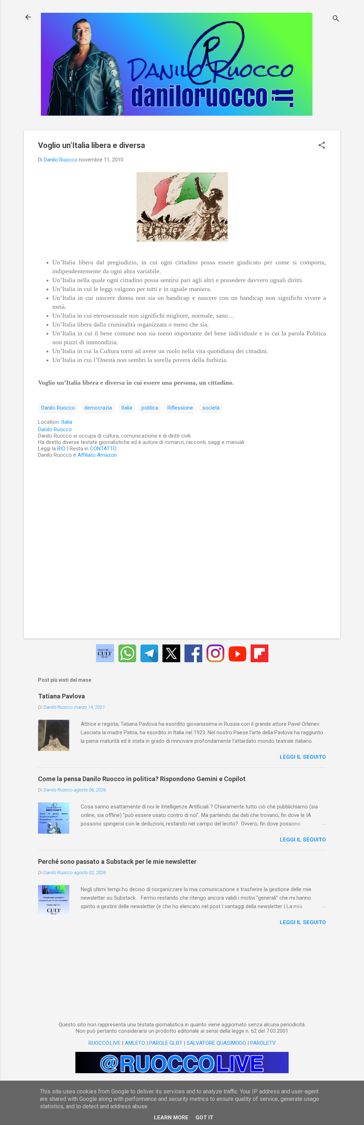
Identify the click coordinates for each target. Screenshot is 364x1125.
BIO (61, 448)
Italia (126, 408)
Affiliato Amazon (97, 455)
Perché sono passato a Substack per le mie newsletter (117, 861)
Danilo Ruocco (58, 408)
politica (149, 408)
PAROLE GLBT (165, 1043)
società (211, 408)
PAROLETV (263, 1043)
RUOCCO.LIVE (105, 1043)
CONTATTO (103, 448)
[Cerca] (336, 19)
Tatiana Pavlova (61, 696)
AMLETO (135, 1043)
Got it (204, 1117)
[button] (321, 146)
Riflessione (180, 408)
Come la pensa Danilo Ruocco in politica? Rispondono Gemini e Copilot (142, 779)
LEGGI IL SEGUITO (303, 757)
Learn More (171, 1117)
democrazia (98, 408)
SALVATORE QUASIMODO (216, 1043)
